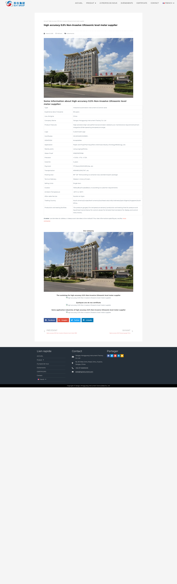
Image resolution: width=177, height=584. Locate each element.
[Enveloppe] (122, 355)
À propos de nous (108, 3)
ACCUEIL (79, 3)
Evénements (127, 3)
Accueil (46, 21)
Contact (155, 3)
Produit (90, 3)
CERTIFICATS (141, 3)
